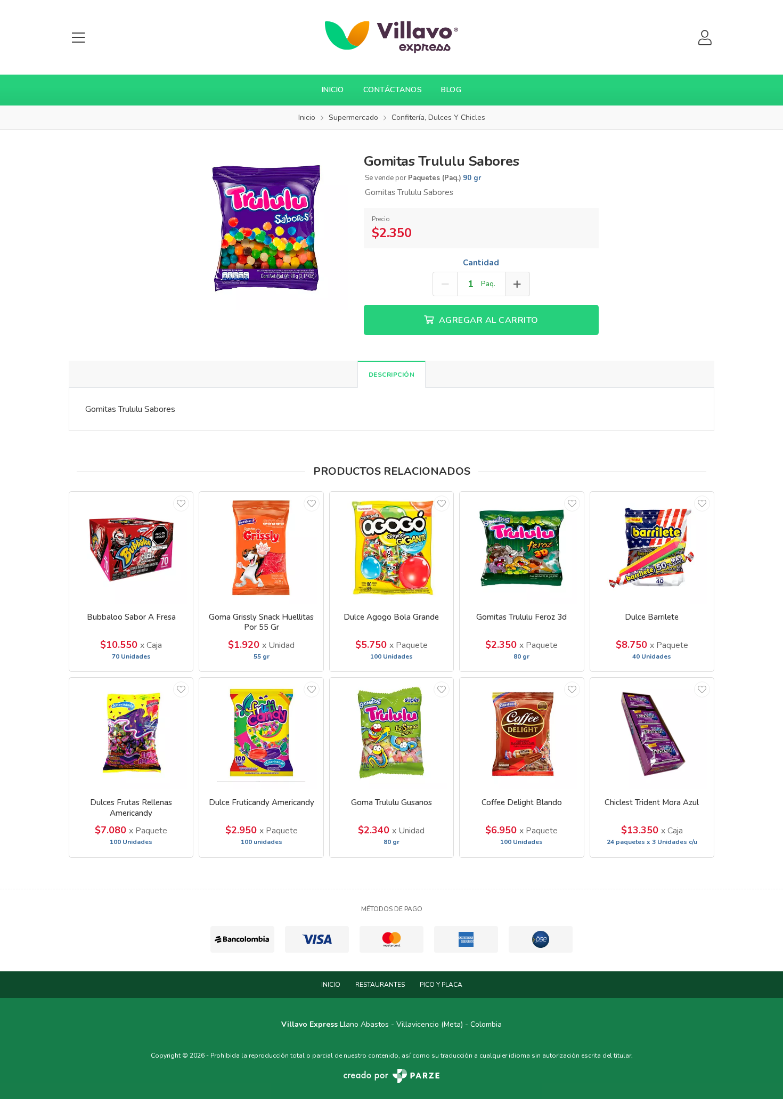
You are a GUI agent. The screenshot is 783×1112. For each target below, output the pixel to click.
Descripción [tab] (392, 374)
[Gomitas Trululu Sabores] (266, 227)
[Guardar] (181, 504)
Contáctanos (392, 90)
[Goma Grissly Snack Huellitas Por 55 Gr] (261, 547)
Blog (451, 90)
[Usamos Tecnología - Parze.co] (391, 1076)
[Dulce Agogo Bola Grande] (391, 547)
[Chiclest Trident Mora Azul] (652, 733)
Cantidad (481, 262)
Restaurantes (380, 984)
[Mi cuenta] (704, 37)
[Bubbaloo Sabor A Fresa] (131, 547)
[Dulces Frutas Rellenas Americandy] (131, 733)
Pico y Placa (441, 984)
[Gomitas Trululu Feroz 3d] (521, 547)
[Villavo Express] (391, 37)
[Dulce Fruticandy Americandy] (261, 733)
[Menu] (78, 37)
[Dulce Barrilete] (652, 547)
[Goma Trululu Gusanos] (391, 733)
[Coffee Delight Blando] (521, 733)
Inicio (333, 90)
